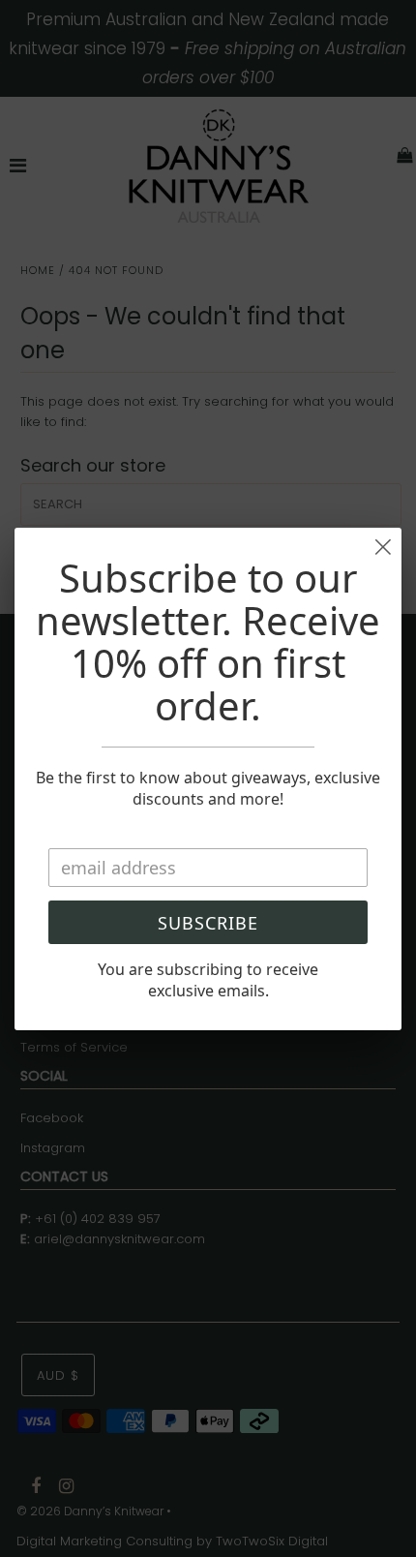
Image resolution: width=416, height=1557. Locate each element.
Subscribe (208, 922)
